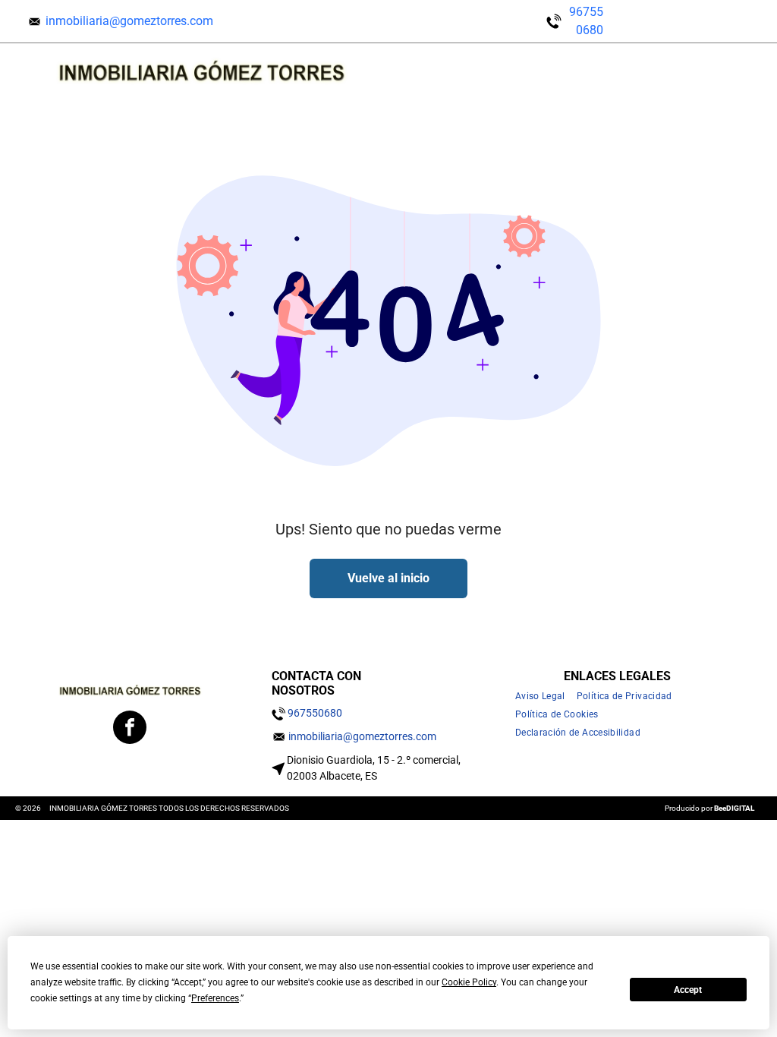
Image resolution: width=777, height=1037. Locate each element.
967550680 (315, 713)
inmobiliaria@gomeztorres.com (129, 21)
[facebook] (129, 729)
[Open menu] (712, 70)
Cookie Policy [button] (469, 982)
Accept (688, 990)
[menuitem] (546, 696)
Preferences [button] (215, 998)
